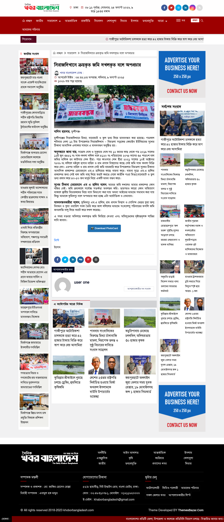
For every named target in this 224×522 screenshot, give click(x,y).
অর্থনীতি (102, 453)
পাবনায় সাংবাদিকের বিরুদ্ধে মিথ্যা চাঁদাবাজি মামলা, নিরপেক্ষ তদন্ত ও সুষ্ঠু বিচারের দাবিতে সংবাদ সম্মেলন (104, 340)
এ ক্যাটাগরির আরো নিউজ (68, 304)
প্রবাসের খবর (159, 463)
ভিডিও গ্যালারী (170, 488)
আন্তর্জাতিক (71, 21)
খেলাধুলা (111, 21)
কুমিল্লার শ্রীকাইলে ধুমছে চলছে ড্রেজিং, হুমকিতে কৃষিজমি (68, 382)
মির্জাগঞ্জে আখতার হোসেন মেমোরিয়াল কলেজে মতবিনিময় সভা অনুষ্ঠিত (34, 157)
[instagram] (178, 8)
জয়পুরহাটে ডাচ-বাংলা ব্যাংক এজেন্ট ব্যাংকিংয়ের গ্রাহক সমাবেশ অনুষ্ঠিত (33, 82)
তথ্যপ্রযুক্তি (148, 21)
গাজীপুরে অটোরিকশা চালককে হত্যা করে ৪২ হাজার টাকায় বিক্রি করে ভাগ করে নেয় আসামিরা (141, 39)
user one (81, 282)
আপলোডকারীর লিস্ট (180, 495)
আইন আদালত (131, 453)
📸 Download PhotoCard (104, 228)
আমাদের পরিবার (31, 29)
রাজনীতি (85, 21)
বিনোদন (98, 21)
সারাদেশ (71, 53)
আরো (161, 21)
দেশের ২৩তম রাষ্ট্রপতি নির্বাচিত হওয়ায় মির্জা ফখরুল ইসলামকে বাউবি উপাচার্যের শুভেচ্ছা (103, 387)
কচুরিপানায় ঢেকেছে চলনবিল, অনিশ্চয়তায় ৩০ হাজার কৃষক (137, 336)
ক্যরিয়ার (159, 458)
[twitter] (171, 8)
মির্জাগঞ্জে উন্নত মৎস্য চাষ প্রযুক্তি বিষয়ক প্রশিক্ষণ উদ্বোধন (33, 417)
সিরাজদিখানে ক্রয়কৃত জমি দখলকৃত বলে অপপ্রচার (107, 53)
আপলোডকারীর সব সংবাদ (139, 288)
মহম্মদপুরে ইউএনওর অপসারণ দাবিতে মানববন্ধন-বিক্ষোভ (31, 312)
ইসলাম (134, 21)
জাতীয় (39, 21)
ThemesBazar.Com (191, 510)
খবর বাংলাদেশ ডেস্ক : (71, 73)
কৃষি (131, 458)
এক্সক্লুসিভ (102, 458)
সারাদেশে (52, 21)
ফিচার (123, 21)
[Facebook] (57, 259)
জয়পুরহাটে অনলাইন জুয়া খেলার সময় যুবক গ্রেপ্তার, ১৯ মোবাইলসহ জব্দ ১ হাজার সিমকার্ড (170, 365)
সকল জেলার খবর (155, 495)
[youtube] (192, 8)
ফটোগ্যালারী (152, 488)
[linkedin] (185, 8)
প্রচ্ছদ (28, 21)
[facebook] (164, 8)
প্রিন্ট (56, 240)
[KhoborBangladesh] (41, 7)
